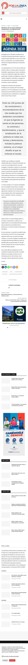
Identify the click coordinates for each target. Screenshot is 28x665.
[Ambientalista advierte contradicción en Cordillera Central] (5, 484)
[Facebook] (14, 267)
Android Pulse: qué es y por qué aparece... (14, 323)
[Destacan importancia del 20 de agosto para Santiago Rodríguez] (5, 506)
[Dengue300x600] (14, 413)
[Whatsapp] (8, 267)
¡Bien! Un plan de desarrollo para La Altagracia (18, 605)
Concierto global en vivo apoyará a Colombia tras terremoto (18, 405)
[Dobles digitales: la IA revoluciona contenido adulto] (5, 515)
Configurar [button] (5, 660)
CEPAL (11, 271)
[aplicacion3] (14, 339)
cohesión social (18, 271)
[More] (17, 267)
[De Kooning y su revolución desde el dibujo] (5, 398)
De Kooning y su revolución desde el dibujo (17, 396)
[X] (3, 267)
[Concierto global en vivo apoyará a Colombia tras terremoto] (5, 406)
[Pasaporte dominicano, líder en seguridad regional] (5, 467)
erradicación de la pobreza (15, 274)
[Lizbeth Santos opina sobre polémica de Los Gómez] (5, 381)
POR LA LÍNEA (5, 546)
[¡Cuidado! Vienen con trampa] (5, 624)
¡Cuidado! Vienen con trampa (17, 621)
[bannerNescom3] (14, 12)
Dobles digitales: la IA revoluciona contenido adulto (18, 513)
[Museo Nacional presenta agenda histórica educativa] (5, 389)
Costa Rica (4, 274)
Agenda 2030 (5, 271)
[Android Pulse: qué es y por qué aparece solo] (14, 313)
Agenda (3, 570)
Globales (8, 25)
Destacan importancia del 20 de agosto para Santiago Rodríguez (18, 505)
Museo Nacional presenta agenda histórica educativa (18, 388)
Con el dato (6, 491)
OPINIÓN (3, 600)
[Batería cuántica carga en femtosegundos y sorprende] (5, 524)
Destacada (3, 25)
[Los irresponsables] (5, 615)
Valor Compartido (15, 25)
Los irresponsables (15, 613)
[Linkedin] (5, 267)
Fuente (3, 261)
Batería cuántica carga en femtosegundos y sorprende (17, 522)
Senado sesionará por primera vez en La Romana (18, 584)
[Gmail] (11, 267)
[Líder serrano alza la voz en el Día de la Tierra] (5, 475)
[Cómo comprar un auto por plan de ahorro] (5, 498)
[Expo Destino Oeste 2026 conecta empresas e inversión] (5, 577)
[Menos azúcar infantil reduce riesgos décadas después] (5, 532)
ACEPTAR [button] (12, 660)
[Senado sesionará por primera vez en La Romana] (5, 586)
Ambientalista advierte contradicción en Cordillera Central (17, 483)
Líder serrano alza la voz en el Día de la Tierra (18, 474)
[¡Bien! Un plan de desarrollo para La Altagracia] (5, 607)
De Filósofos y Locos (8, 374)
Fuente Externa (10, 31)
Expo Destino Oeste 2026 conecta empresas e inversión (18, 576)
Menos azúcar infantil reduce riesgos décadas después (17, 531)
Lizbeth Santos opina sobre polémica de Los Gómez (17, 379)
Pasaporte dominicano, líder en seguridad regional (18, 465)
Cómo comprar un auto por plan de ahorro (18, 496)
